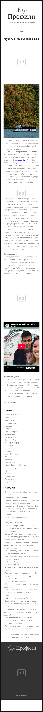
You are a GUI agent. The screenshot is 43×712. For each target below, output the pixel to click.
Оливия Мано (10, 476)
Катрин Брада (11, 468)
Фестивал (9, 445)
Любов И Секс (11, 440)
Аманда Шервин (12, 457)
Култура (8, 459)
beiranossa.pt (21, 695)
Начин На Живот (12, 415)
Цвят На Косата (11, 454)
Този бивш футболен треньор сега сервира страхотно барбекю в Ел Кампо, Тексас (20, 592)
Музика (8, 451)
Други (7, 473)
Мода (7, 448)
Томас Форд (10, 479)
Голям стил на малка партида (17, 581)
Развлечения (10, 434)
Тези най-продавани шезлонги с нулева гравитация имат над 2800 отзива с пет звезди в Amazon (21, 545)
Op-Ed (7, 471)
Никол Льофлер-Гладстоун (16, 465)
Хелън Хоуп (10, 420)
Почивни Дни (10, 437)
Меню (21, 31)
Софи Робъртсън (12, 432)
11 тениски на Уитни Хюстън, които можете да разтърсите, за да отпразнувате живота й (20, 612)
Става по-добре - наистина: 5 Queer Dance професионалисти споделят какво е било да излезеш (21, 528)
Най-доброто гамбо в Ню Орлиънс (19, 618)
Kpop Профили (21, 14)
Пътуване (14, 402)
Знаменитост (10, 423)
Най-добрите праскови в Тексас (18, 598)
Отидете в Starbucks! (13, 523)
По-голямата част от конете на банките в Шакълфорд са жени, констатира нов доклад (21, 629)
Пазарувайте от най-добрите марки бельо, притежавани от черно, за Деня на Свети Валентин (20, 576)
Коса (7, 418)
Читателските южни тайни (16, 498)
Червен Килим (11, 482)
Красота (8, 426)
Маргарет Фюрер (12, 443)
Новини (8, 429)
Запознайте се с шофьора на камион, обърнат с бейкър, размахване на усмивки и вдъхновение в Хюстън (21, 536)
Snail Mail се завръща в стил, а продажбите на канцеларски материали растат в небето (21, 603)
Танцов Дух (10, 462)
